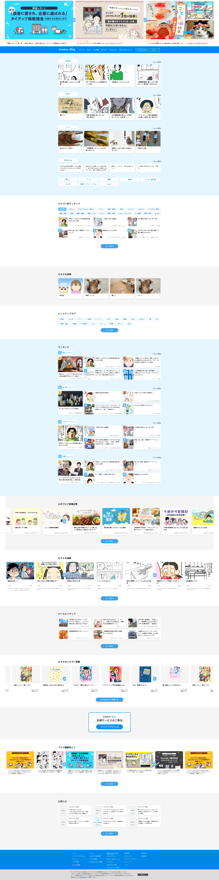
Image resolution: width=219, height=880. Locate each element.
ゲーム (103, 324)
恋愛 (111, 324)
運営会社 (143, 853)
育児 (129, 324)
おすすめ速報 (76, 864)
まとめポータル (113, 49)
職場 (74, 324)
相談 (117, 319)
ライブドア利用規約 (80, 877)
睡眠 (125, 319)
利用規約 (126, 853)
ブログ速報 (96, 49)
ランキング (82, 49)
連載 (109, 179)
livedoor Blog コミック (125, 49)
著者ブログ (29, 691)
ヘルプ (126, 864)
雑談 (62, 319)
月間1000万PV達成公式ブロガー (112, 854)
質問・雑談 (64, 324)
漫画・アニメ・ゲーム (88, 184)
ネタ (94, 324)
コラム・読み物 (150, 179)
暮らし (68, 179)
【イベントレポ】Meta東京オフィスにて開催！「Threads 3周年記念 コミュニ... (173, 43)
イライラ (99, 319)
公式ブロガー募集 (112, 864)
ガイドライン (128, 856)
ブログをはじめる (141, 49)
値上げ (142, 319)
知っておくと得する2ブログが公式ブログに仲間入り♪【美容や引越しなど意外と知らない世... (107, 43)
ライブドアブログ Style (12, 41)
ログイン (154, 49)
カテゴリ (89, 49)
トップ (74, 853)
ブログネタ (110, 862)
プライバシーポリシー (130, 859)
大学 (108, 319)
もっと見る (157, 62)
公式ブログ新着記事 (95, 856)
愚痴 (89, 319)
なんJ (109, 184)
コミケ (81, 319)
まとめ (68, 184)
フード (88, 179)
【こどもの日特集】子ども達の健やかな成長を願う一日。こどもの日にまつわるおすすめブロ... (37, 43)
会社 (133, 319)
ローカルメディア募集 (113, 867)
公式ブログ (104, 49)
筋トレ (120, 324)
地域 (129, 179)
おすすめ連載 (93, 859)
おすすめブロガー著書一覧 (109, 699)
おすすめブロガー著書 (96, 862)
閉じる (143, 874)
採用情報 (143, 856)
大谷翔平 (84, 324)
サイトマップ (128, 862)
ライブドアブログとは (79, 856)
